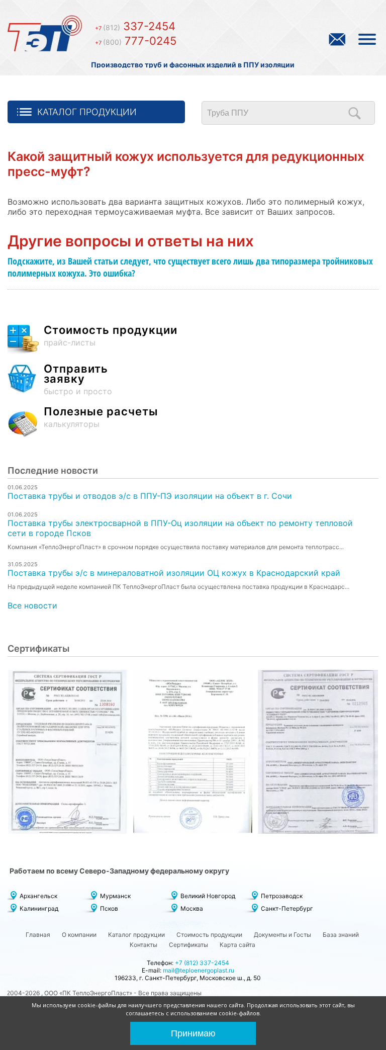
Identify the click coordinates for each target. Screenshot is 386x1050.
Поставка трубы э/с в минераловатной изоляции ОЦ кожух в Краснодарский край (174, 573)
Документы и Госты (282, 934)
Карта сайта (237, 944)
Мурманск (115, 896)
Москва (191, 908)
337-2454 (135, 26)
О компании (79, 934)
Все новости (32, 605)
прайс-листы (110, 336)
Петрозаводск (282, 896)
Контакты (143, 944)
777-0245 (135, 40)
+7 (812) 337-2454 (202, 963)
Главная (38, 934)
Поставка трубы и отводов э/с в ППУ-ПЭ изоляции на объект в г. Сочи (150, 496)
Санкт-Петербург (287, 908)
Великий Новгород (207, 896)
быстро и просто (78, 380)
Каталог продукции (87, 112)
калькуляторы (101, 417)
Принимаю (193, 1033)
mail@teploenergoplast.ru (198, 970)
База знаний (341, 934)
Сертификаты (188, 944)
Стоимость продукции (209, 934)
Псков (109, 908)
